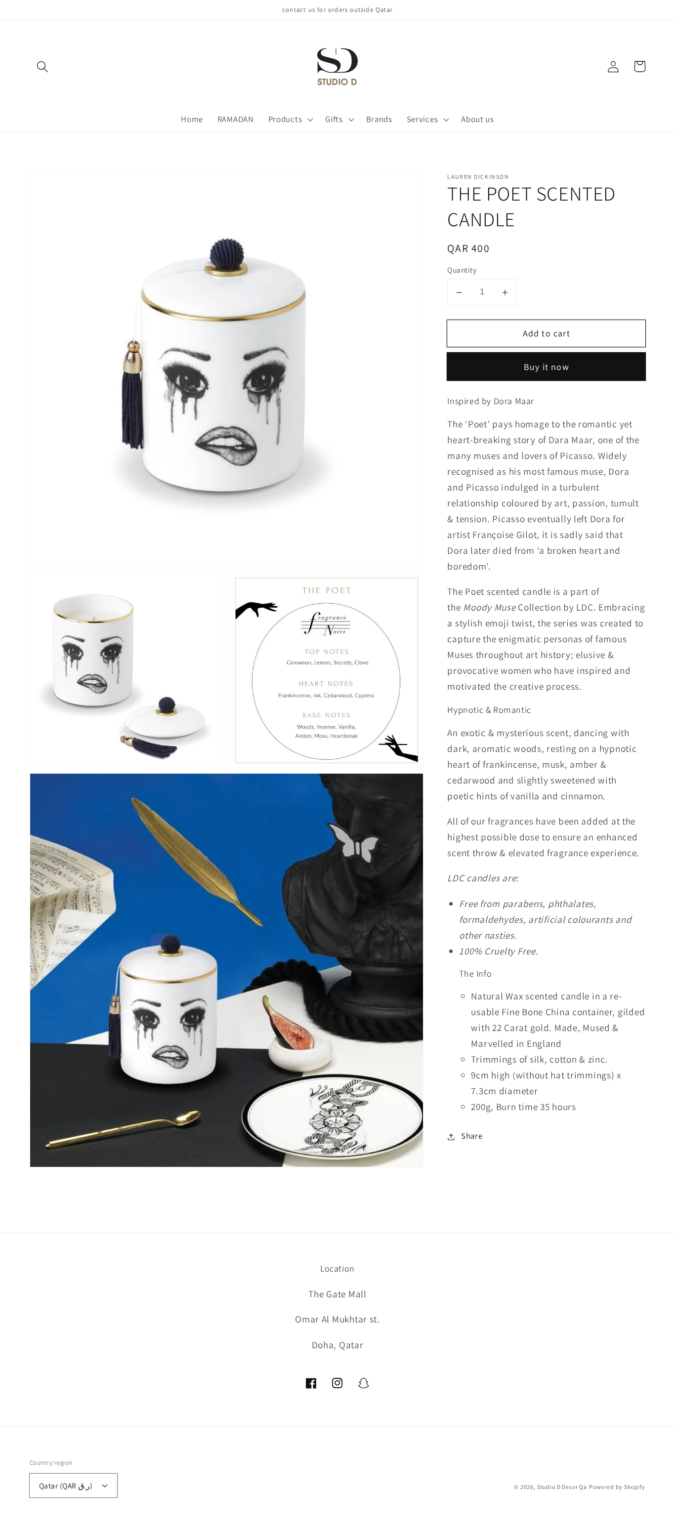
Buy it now (546, 367)
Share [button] (471, 1136)
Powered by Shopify (617, 1486)
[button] (43, 66)
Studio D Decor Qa (562, 1486)
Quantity (461, 270)
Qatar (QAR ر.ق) (66, 1485)
